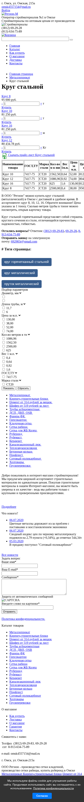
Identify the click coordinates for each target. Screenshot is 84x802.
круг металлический (19, 273)
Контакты (15, 63)
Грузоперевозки (20, 465)
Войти (6, 10)
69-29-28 (71, 231)
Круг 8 (6, 96)
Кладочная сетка (20, 423)
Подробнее (9, 506)
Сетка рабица (18, 427)
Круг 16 (7, 125)
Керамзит (16, 441)
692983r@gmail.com (24, 241)
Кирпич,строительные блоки (29, 398)
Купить (6, 107)
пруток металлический (21, 284)
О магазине (17, 56)
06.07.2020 (16, 520)
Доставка (15, 59)
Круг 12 (7, 140)
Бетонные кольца (21, 451)
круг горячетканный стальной (26, 262)
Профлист (16, 455)
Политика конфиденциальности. (23, 619)
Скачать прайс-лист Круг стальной (31, 155)
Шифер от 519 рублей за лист (29, 405)
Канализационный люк (25, 444)
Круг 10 (7, 111)
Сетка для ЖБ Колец (23, 430)
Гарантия (15, 726)
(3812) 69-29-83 (54, 231)
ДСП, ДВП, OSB (21, 412)
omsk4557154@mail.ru (16, 6)
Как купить (17, 52)
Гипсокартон (18, 419)
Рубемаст (15, 437)
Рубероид (16, 434)
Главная (14, 45)
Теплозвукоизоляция (23, 448)
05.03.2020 (16, 541)
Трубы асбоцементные (24, 409)
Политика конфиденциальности (53, 788)
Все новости (10, 555)
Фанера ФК (17, 416)
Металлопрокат (20, 395)
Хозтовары (17, 462)
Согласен (42, 795)
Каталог (14, 49)
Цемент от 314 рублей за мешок (31, 402)
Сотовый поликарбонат (25, 458)
